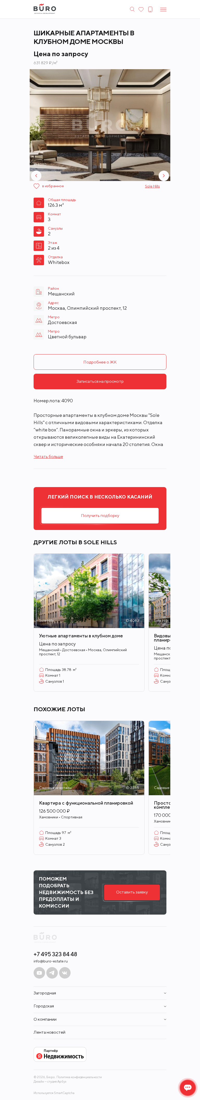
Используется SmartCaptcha (54, 1093)
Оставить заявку (132, 892)
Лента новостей (49, 1032)
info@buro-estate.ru (51, 961)
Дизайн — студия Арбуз (50, 1081)
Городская (44, 1006)
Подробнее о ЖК (100, 362)
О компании (45, 1019)
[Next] (164, 176)
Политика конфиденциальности (79, 1077)
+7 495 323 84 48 (55, 954)
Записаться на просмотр (100, 381)
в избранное (53, 186)
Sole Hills (152, 186)
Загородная (45, 993)
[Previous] (36, 176)
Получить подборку (100, 515)
